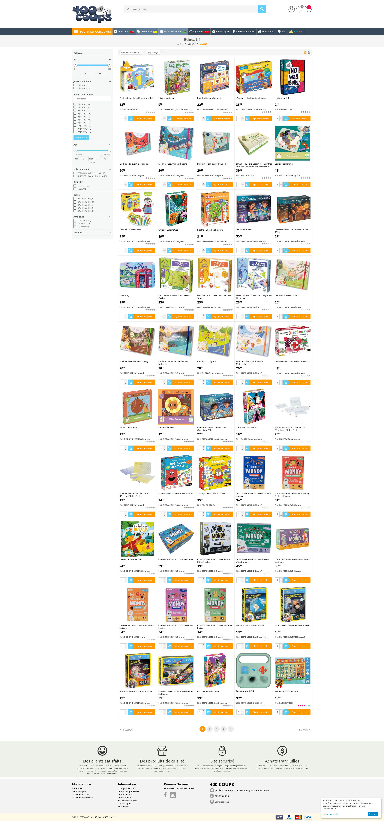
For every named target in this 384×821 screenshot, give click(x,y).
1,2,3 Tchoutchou (166, 98)
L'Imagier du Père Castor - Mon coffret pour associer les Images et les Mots (254, 165)
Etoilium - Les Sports (206, 361)
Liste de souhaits (80, 794)
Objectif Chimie (243, 229)
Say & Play (124, 295)
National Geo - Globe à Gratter (250, 625)
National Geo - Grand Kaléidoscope (136, 691)
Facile (82, 189)
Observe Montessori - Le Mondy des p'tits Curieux (252, 560)
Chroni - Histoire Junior (208, 691)
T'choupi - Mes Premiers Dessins (251, 98)
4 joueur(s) (84, 113)
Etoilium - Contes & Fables (287, 295)
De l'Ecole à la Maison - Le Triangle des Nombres (254, 296)
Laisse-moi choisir (331, 814)
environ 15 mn (86, 201)
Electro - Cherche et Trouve (210, 229)
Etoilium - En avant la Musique (134, 163)
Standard (83, 226)
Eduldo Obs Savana (167, 427)
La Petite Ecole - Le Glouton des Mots (175, 493)
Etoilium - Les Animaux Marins (172, 163)
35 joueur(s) (84, 131)
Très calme (84, 220)
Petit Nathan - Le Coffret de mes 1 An (137, 98)
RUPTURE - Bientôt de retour (92, 176)
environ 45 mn (85, 210)
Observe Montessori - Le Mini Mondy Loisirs (175, 626)
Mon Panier (123, 806)
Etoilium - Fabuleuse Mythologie (212, 163)
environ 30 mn (85, 207)
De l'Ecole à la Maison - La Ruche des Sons (214, 296)
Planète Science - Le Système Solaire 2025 (291, 230)
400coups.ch (110, 817)
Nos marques (124, 803)
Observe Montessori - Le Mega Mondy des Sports (292, 560)
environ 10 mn (85, 198)
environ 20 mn (85, 204)
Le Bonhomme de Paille (130, 559)
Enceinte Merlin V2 (245, 691)
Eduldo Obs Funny (128, 427)
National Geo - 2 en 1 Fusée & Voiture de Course (175, 692)
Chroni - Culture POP (246, 427)
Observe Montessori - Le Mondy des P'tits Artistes (214, 560)
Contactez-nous (126, 794)
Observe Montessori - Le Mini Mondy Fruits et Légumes (292, 494)
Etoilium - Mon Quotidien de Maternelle (249, 362)
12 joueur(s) (84, 125)
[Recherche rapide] (262, 9)
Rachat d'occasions (127, 800)
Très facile (84, 186)
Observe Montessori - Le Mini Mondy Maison (214, 626)
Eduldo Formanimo (284, 163)
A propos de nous (127, 788)
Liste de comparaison (82, 797)
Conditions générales (128, 791)
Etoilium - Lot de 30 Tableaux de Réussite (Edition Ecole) (134, 494)
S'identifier (77, 788)
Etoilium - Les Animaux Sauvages (135, 361)
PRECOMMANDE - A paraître (91, 173)
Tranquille (84, 223)
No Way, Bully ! (282, 98)
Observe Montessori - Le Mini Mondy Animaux (253, 494)
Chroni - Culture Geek (168, 229)
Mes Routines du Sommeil (209, 98)
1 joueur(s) (84, 85)
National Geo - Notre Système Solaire (292, 625)
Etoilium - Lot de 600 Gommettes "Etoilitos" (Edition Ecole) (290, 428)
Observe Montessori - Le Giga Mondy (175, 559)
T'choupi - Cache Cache (130, 229)
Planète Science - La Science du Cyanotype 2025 (211, 428)
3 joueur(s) (84, 110)
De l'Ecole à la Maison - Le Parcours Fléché (174, 296)
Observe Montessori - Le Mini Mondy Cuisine (137, 626)
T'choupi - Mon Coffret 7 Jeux (211, 493)
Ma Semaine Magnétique (286, 691)
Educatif (191, 43)
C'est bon (373, 814)
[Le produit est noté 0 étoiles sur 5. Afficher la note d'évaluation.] (150, 112)
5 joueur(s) (84, 116)
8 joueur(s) (84, 122)
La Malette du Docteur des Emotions (292, 361)
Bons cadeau (124, 797)
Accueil (180, 43)
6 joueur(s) (84, 119)
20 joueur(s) (84, 128)
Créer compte (79, 791)
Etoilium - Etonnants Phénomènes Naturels (174, 362)
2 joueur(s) (84, 88)
